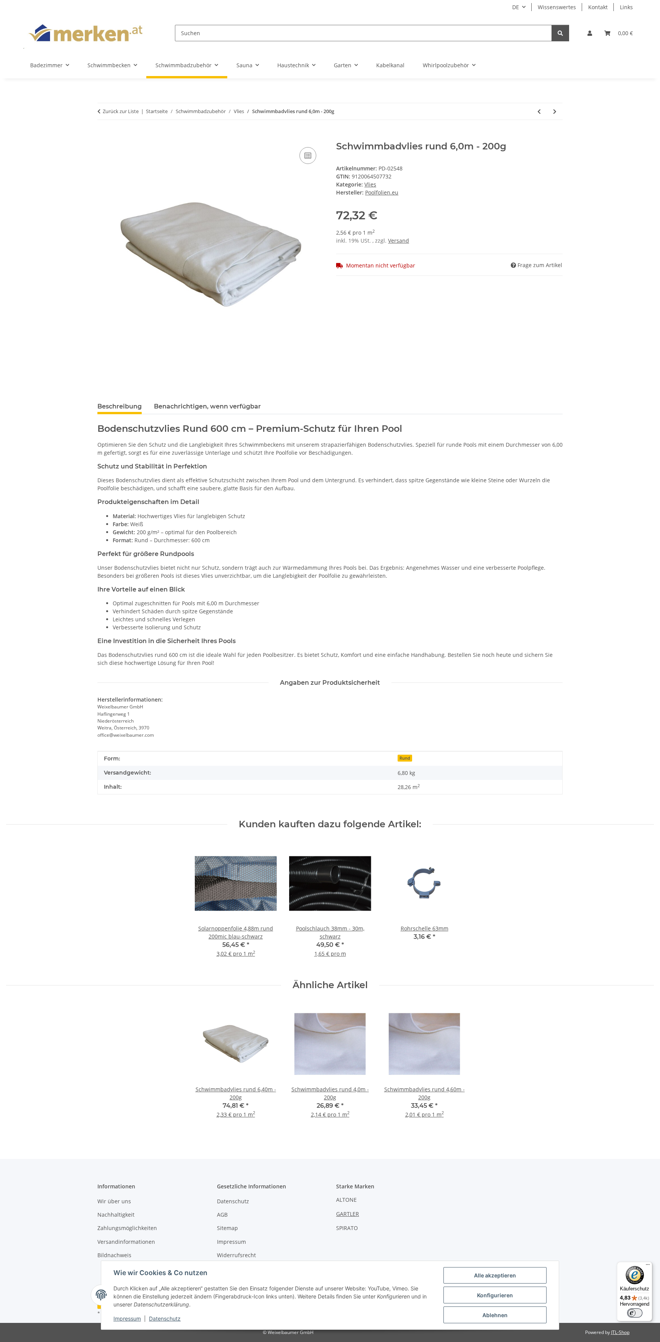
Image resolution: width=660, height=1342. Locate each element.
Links (626, 7)
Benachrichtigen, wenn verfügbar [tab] (207, 406)
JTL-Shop (620, 1332)
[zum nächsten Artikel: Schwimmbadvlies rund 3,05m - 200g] (555, 111)
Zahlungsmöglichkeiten (127, 1228)
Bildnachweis (114, 1255)
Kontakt (598, 7)
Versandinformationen (126, 1241)
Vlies (370, 184)
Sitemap (227, 1228)
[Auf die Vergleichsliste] (307, 155)
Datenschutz (165, 1318)
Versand (398, 240)
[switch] (634, 1313)
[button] (589, 33)
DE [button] (515, 7)
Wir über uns (114, 1201)
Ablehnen (495, 1315)
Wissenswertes (557, 7)
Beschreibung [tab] (119, 406)
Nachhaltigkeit (115, 1214)
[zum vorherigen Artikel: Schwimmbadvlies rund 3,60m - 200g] (539, 111)
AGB (222, 1214)
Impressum (127, 1318)
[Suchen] (560, 33)
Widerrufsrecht (236, 1255)
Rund (405, 758)
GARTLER (347, 1213)
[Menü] (647, 1266)
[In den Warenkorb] (103, 137)
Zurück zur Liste (121, 111)
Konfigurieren (495, 1295)
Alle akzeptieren (495, 1275)
